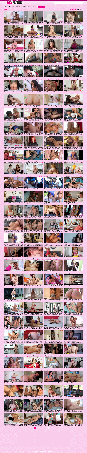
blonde (45, 23)
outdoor (77, 397)
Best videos (11, 6)
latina (67, 51)
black (45, 286)
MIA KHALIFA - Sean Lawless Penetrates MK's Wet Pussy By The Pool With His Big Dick (53, 202)
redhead (15, 176)
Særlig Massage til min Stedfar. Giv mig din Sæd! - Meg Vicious (53, 368)
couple (59, 37)
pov (82, 23)
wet (57, 79)
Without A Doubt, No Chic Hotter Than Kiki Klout (13, 105)
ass (70, 23)
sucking (54, 65)
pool (52, 203)
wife (18, 231)
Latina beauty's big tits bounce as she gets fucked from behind (73, 285)
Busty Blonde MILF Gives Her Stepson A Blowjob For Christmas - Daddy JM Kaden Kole (73, 424)
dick (8, 37)
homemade (55, 51)
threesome (61, 79)
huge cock (75, 148)
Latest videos (79, 9)
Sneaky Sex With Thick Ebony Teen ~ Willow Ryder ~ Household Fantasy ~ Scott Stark (13, 396)
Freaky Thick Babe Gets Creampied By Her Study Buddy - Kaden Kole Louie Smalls (13, 202)
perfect (72, 300)
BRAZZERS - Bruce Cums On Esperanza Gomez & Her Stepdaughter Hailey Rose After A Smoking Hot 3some (73, 230)
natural (51, 65)
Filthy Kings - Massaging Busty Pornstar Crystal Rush (53, 119)
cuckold (36, 397)
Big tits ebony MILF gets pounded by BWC (71, 341)
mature (10, 37)
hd (80, 23)
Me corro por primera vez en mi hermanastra (52, 299)
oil (37, 92)
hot (49, 79)
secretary (8, 259)
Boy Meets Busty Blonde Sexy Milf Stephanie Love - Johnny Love (33, 50)
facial (65, 65)
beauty (65, 286)
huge (77, 37)
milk (25, 217)
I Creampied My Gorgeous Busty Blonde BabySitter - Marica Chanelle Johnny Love (73, 36)
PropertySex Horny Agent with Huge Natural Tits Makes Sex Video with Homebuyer (13, 327)
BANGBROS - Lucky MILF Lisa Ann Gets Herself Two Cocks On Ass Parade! (53, 161)
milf (19, 37)
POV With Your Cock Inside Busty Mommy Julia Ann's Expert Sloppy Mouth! (53, 91)
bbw (80, 203)
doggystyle (72, 37)
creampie (6, 65)
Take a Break (46, 64)
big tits (18, 23)
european (65, 37)
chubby (55, 79)
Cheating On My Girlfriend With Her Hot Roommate (33, 299)
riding (47, 51)
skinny (17, 162)
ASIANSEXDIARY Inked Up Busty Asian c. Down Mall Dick (33, 355)
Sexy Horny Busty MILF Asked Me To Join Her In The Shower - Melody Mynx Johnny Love (53, 105)
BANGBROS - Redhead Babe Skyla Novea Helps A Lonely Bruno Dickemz (13, 368)
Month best (24, 6)
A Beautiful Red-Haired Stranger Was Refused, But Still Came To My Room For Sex (33, 147)
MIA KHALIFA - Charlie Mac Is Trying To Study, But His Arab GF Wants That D (33, 271)
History (29, 6)
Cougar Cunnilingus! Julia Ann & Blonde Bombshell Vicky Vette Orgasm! (13, 188)
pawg (62, 148)
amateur (45, 37)
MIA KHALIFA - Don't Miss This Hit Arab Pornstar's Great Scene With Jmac (33, 36)
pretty (55, 203)
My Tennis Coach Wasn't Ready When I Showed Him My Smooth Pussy (13, 299)
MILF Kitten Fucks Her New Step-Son (70, 202)
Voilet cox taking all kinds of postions (11, 22)
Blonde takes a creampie (29, 64)
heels (19, 245)
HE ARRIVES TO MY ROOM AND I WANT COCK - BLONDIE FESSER (73, 216)
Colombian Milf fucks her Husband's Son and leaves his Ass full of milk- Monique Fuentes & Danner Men (33, 216)
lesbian (5, 148)
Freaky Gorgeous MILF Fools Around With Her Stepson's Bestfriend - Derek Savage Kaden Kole (53, 258)
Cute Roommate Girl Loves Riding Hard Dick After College (73, 22)
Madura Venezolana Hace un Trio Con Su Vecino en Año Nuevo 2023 (33, 327)
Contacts (46, 450)
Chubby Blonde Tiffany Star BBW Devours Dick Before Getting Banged (13, 313)
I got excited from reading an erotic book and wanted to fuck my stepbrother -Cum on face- (33, 382)
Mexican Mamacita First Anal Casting (11, 161)
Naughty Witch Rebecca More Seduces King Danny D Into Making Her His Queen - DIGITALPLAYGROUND (53, 355)
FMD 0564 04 (46, 244)
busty (9, 23)
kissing (19, 189)
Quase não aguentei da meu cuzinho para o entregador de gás (33, 202)
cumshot (77, 23)
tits (31, 23)
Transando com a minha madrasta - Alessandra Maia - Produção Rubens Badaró (13, 147)
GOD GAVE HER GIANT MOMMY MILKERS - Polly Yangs (33, 230)
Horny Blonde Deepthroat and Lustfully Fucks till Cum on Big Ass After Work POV (73, 91)
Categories (35, 6)
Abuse (49, 450)
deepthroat (20, 176)
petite (23, 300)
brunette (25, 23)
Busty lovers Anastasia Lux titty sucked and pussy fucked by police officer (53, 382)
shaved (12, 120)
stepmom (26, 259)
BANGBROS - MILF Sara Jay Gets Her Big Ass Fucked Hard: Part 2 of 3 (13, 50)
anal (5, 162)
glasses (12, 23)
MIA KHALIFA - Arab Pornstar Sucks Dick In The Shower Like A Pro (53, 271)
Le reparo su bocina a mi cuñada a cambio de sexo (73, 244)
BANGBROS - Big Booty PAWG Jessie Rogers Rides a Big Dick (53, 147)
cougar (5, 37)
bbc (62, 425)
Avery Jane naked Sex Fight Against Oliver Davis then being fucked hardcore (53, 327)
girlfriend (77, 383)
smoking (29, 23)
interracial (6, 23)
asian (73, 176)
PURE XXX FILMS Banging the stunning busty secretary (13, 258)
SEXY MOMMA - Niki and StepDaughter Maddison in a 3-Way (13, 244)
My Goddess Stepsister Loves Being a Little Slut (53, 36)
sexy (34, 23)
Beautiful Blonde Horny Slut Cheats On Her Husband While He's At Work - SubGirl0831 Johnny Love (53, 313)
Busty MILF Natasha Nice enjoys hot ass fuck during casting (13, 382)
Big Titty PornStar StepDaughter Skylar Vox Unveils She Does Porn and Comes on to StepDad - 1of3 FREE (13, 133)
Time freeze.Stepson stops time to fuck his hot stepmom (53, 341)
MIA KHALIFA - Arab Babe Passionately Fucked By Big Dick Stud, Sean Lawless (73, 105)
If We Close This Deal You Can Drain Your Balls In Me (13, 64)
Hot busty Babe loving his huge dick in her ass (72, 368)
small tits (20, 397)
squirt (29, 259)
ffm (79, 176)
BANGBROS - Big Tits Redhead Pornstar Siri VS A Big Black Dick (13, 410)
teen (45, 79)
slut (73, 162)
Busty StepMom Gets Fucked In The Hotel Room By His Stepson (33, 424)
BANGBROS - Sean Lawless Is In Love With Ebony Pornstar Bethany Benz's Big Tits (73, 355)
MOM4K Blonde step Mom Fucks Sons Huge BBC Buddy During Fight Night (73, 313)
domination (39, 79)
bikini (45, 203)
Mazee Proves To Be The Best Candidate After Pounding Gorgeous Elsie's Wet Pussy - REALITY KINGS (73, 64)
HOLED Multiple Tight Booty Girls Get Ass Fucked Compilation (13, 341)
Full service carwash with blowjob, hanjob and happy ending (33, 188)
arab (37, 37)
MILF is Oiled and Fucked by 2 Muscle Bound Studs (53, 216)
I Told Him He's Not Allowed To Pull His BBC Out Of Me (53, 188)
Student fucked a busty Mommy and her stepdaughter (13, 424)
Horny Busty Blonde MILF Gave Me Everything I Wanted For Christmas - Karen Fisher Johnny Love (33, 313)
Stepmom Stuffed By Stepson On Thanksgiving (72, 258)
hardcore (14, 37)
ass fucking (32, 92)
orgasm (22, 189)
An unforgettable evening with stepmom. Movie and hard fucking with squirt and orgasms (33, 258)
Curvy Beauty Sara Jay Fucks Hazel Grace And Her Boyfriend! (13, 271)
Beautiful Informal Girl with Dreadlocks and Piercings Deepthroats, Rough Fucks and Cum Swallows (53, 50)
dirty (62, 106)
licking (43, 79)
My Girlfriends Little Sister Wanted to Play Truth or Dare (73, 50)
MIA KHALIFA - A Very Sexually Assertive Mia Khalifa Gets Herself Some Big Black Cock (33, 368)
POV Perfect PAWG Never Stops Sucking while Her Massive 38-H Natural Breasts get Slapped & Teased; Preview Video (13, 230)
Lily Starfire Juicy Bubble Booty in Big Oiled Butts (33, 91)
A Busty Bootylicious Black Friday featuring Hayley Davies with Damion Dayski (53, 22)
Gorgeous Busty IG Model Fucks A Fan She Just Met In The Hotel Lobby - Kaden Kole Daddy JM (13, 216)
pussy (14, 106)
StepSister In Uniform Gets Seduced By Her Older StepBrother (73, 119)
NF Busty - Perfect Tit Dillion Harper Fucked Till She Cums (73, 133)
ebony (77, 65)
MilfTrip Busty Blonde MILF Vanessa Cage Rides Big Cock (53, 133)
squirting (37, 342)
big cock (21, 23)
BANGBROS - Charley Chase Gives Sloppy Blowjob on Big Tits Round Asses (33, 285)
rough (25, 79)
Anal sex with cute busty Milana (69, 410)
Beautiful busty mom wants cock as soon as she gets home (33, 244)
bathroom (51, 273)
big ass (15, 23)
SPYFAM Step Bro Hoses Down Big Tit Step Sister (33, 133)
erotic (25, 383)
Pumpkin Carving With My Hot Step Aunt (51, 230)
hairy (18, 120)
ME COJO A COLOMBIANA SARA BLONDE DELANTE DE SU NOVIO (33, 396)
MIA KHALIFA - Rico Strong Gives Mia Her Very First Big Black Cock (73, 271)
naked (82, 51)
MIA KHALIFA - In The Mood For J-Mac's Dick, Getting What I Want (33, 119)
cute (53, 106)
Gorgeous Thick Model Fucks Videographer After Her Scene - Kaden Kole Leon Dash (73, 161)
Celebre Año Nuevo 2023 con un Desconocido (72, 382)
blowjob (52, 23)
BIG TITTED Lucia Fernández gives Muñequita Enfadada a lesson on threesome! (73, 327)
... (49, 427)
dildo (64, 314)
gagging (35, 79)
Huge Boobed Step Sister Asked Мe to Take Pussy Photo (73, 147)
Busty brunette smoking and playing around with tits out (33, 22)
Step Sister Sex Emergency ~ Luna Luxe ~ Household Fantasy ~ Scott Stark (53, 396)
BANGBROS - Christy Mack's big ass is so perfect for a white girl (73, 299)
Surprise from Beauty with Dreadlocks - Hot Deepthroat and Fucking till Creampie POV (13, 91)
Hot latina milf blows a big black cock (51, 424)
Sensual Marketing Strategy (9, 119)
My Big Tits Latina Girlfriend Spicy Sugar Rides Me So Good (13, 355)
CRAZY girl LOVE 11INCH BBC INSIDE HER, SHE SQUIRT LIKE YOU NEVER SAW (33, 341)
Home (6, 6)
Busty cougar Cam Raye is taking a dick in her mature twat (13, 36)
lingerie (58, 51)
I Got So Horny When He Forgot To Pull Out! (32, 105)
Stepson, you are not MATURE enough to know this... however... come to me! (13, 285)
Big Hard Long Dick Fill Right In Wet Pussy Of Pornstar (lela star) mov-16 (53, 410)
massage (55, 120)
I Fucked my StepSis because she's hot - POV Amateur (73, 188)
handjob (56, 92)
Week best (18, 6)
